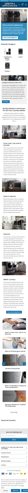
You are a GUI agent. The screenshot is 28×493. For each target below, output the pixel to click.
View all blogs (14, 412)
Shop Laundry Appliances (10, 37)
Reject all (15, 490)
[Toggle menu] (26, 5)
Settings (5, 490)
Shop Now (6, 101)
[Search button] (19, 5)
